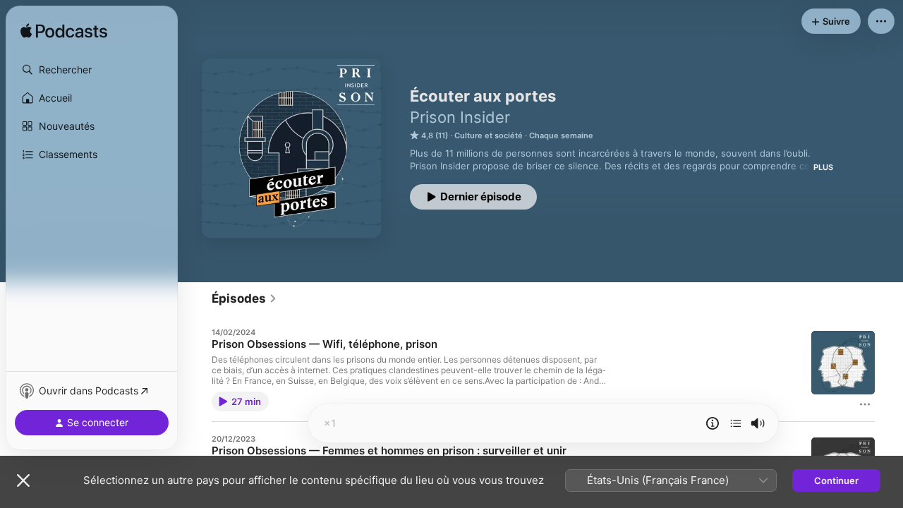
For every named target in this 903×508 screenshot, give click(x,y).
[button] (92, 70)
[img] (63, 32)
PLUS (823, 167)
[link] (244, 298)
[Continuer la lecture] (735, 423)
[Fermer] (23, 480)
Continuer (836, 480)
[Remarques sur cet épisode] (712, 423)
